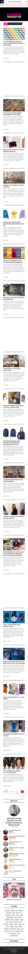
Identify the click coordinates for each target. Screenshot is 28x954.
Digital (15, 917)
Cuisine (13, 915)
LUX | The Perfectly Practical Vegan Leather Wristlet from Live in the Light (14, 43)
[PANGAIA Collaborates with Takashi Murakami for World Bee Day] (14, 220)
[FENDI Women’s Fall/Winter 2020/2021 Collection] (14, 769)
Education (19, 917)
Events (12, 919)
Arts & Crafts (8, 912)
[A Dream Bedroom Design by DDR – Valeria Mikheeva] (14, 477)
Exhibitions (17, 919)
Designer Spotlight (10, 917)
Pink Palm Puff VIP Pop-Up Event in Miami (14, 899)
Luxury (7, 926)
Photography (6, 928)
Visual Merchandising (14, 935)
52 (19, 791)
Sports (6, 931)
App (16, 910)
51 (16, 791)
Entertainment (7, 919)
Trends (19, 933)
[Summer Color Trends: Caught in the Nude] (14, 183)
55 (7, 793)
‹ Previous (7, 791)
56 (10, 793)
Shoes (22, 928)
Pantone (20, 926)
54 (5, 793)
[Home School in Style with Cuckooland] (14, 366)
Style (13, 931)
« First (6, 790)
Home (6, 24)
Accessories (7, 910)
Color (21, 912)
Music (16, 926)
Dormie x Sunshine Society (15, 870)
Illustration (11, 924)
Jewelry (20, 924)
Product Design (13, 928)
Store (10, 931)
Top (8, 933)
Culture (17, 915)
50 (13, 791)
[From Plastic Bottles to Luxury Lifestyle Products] (14, 147)
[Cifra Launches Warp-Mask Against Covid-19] (14, 623)
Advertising (13, 910)
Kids (23, 924)
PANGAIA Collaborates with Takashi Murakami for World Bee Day (13, 223)
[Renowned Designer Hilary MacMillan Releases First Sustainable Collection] (14, 439)
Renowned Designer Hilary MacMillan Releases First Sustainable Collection (11, 442)
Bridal (17, 912)
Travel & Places (13, 933)
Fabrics (21, 919)
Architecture (21, 910)
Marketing (12, 926)
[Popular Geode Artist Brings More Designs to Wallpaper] (14, 111)
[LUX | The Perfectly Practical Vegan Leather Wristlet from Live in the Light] (14, 39)
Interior (16, 924)
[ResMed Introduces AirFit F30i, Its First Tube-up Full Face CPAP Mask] (14, 659)
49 (10, 791)
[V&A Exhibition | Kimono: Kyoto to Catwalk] (14, 732)
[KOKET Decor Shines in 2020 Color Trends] (14, 695)
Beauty (13, 912)
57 (13, 793)
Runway (18, 928)
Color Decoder (8, 915)
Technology (17, 931)
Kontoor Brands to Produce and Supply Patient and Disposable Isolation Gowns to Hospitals (13, 553)
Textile (22, 931)
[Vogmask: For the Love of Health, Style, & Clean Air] (14, 514)
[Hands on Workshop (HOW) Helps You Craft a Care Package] (14, 403)
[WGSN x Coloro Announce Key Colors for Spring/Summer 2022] (14, 258)
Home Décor (6, 924)
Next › (17, 793)
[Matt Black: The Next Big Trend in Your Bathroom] (14, 295)
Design (21, 915)
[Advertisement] (14, 79)
